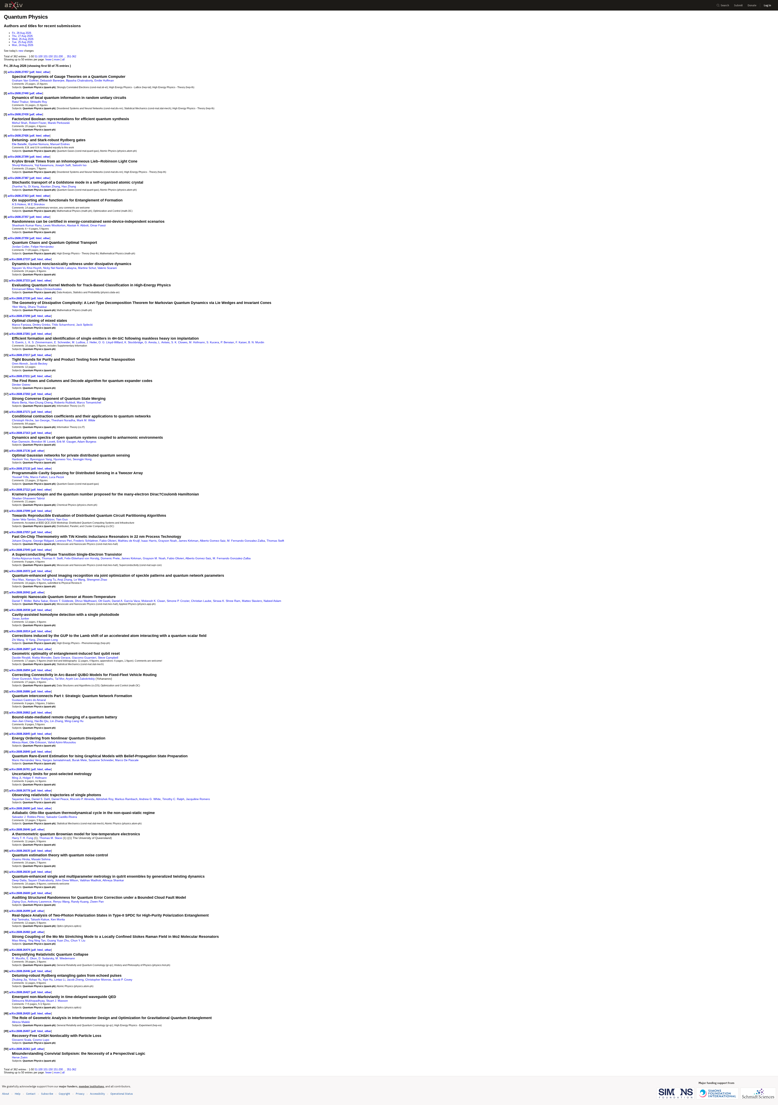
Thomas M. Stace (50, 838)
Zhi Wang (18, 639)
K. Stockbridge (133, 342)
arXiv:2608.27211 (20, 376)
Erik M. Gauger (66, 441)
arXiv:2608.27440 (18, 93)
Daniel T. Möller (22, 600)
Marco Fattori (38, 477)
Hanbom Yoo (20, 459)
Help (17, 1093)
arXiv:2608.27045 (20, 549)
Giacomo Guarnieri (84, 657)
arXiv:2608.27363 (18, 195)
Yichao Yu (35, 979)
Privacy (80, 1093)
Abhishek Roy (104, 799)
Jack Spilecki (84, 324)
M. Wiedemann (65, 958)
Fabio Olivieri (107, 540)
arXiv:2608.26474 (20, 949)
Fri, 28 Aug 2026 (21, 32)
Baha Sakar (40, 600)
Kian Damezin (21, 441)
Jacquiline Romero (198, 799)
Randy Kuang (80, 901)
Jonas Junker (20, 618)
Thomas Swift (275, 540)
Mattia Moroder (41, 657)
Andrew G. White (150, 799)
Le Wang (79, 579)
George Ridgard (43, 540)
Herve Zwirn (20, 1057)
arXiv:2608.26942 (20, 592)
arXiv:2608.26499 (20, 910)
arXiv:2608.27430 (18, 114)
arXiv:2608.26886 (20, 691)
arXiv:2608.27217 (20, 355)
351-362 (71, 56)
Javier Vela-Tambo (24, 519)
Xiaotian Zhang (50, 186)
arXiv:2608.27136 (20, 450)
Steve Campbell (108, 657)
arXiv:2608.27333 (20, 280)
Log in (767, 5)
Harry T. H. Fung (22, 838)
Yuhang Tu (49, 579)
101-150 (48, 56)
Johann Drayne (22, 540)
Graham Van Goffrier (25, 80)
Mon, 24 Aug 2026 (22, 45)
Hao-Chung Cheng (41, 402)
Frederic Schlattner (86, 540)
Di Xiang (33, 186)
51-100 (39, 56)
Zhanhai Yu (19, 186)
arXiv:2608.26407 (20, 1031)
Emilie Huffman (104, 80)
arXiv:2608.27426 (18, 135)
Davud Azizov (45, 519)
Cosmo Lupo (41, 1039)
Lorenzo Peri (64, 540)
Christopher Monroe (98, 979)
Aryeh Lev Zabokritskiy (80, 678)
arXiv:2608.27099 (20, 510)
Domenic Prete (110, 558)
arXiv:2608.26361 (20, 1048)
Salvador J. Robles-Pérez (28, 816)
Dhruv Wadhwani (86, 600)
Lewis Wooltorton (54, 225)
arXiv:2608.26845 (20, 733)
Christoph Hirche (22, 420)
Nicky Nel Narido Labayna (59, 268)
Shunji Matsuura (22, 165)
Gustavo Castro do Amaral (29, 700)
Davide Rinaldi (21, 657)
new (20, 50)
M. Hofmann (197, 342)
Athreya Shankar (113, 880)
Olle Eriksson (37, 742)
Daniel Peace (59, 799)
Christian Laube (201, 600)
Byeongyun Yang (41, 459)
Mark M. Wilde (86, 420)
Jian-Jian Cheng (22, 721)
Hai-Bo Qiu (41, 721)
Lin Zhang (56, 721)
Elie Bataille (19, 144)
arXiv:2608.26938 (20, 610)
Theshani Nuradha (63, 420)
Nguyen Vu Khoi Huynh (27, 268)
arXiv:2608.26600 (20, 893)
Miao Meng (19, 940)
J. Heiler (92, 342)
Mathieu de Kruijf (129, 540)
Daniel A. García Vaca (126, 600)
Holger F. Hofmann (35, 777)
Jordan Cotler (20, 246)
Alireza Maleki (21, 1022)
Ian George (42, 420)
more (57, 59)
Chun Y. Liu (78, 940)
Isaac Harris (149, 540)
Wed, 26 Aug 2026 (22, 39)
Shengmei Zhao (97, 579)
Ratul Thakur (20, 101)
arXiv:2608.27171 (20, 411)
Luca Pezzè (56, 477)
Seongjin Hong (82, 459)
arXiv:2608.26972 (20, 571)
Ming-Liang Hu (74, 721)
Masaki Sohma (40, 859)
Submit (738, 5)
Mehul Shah (19, 122)
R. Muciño (18, 958)
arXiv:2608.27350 (18, 238)
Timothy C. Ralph (173, 799)
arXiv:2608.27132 (20, 468)
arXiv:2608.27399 (18, 156)
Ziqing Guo (19, 901)
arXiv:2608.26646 (20, 829)
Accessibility (97, 1093)
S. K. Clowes (179, 342)
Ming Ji (16, 777)
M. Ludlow (78, 342)
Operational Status (121, 1093)
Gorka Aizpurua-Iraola (26, 558)
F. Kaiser (241, 342)
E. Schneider (62, 342)
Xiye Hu (48, 979)
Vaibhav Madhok (90, 880)
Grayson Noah (167, 540)
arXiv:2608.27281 (20, 333)
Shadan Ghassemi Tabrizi (28, 498)
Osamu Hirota (21, 859)
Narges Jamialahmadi (57, 760)
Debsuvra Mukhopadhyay (28, 1000)
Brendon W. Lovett (43, 441)
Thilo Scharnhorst (63, 324)
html (39, 72)
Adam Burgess (86, 441)
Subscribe (47, 1093)
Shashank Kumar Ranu (27, 225)
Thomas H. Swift (52, 558)
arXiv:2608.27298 (20, 316)
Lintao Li (59, 979)
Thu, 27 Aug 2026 (22, 35)
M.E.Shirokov (36, 204)
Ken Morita (58, 919)
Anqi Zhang (64, 579)
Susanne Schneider (101, 760)
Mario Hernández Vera (26, 760)
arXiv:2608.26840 (20, 751)
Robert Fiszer (37, 122)
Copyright (64, 1093)
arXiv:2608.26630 (20, 871)
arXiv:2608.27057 (20, 532)
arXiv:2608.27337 (20, 259)
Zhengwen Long (47, 639)
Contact (30, 1093)
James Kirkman (188, 540)
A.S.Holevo (19, 204)
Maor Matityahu (43, 678)
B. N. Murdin (256, 342)
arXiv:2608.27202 (20, 394)
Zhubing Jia (19, 979)
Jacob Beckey (38, 363)
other (46, 72)
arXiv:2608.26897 (20, 649)
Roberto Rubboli (64, 402)
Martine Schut (87, 268)
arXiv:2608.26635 (20, 850)
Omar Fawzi (98, 225)
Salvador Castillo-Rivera (61, 816)
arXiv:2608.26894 (20, 670)
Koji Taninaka (20, 919)
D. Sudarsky (46, 958)
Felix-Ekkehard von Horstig (81, 558)
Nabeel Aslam (272, 600)
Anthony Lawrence (39, 901)
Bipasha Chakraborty (79, 80)
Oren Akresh (20, 363)
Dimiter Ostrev (21, 384)
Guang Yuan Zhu (58, 940)
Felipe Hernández (42, 246)
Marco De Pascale (127, 760)
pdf (32, 72)
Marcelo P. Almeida (82, 799)
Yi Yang (30, 639)
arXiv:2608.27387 (18, 178)
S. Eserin (18, 342)
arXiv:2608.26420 (20, 1013)
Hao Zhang (69, 186)
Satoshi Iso (79, 165)
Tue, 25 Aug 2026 (22, 42)
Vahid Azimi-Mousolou (62, 742)
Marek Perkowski (59, 122)
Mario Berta (19, 402)
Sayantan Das (21, 799)
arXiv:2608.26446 (20, 971)
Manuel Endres (60, 144)
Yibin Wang (19, 306)
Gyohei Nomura (38, 144)
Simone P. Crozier (178, 600)
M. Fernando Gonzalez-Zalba (246, 540)
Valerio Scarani (107, 268)
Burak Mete (79, 760)
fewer (48, 59)
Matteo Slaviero (252, 600)
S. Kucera (212, 342)
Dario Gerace (61, 657)
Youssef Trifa (20, 477)
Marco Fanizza (21, 324)
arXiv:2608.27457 (18, 72)
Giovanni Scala (21, 1039)
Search (725, 5)
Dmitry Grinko (41, 324)
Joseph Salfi (63, 165)
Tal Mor (59, 678)
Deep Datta (19, 880)
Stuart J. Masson (57, 1000)
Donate (752, 5)
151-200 (58, 56)
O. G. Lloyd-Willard (110, 342)
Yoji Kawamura (43, 165)
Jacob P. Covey (122, 979)
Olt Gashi (104, 600)
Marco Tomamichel (89, 402)
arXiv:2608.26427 (20, 992)
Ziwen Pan (97, 901)
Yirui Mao (18, 579)
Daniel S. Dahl (41, 799)
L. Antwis (164, 342)
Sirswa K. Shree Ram (226, 600)
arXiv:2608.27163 (20, 432)
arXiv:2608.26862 (20, 712)
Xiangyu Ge (33, 579)
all (63, 59)
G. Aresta (151, 342)
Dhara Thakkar (37, 306)
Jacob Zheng (75, 979)
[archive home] (13, 5)
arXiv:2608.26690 (20, 808)
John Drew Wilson (66, 880)
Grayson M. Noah (154, 558)
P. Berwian (227, 342)
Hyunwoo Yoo (62, 459)
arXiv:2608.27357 (18, 216)
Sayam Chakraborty (40, 880)
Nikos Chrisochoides (48, 289)
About (5, 1093)
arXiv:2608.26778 (20, 790)
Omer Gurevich (22, 678)
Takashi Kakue (40, 919)
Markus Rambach (126, 799)
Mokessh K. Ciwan (153, 600)
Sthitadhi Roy (38, 101)
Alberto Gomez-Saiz (212, 540)
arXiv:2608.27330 (20, 298)
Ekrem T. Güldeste (61, 600)
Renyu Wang (61, 901)
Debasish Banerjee (52, 80)
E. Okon (32, 958)
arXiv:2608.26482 (20, 932)
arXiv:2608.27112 (20, 489)
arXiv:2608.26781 (20, 769)
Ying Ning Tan (37, 940)
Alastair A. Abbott (78, 225)
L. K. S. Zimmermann (38, 342)
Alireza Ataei (20, 742)
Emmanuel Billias (23, 289)
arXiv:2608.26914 (20, 631)
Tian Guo (62, 519)
